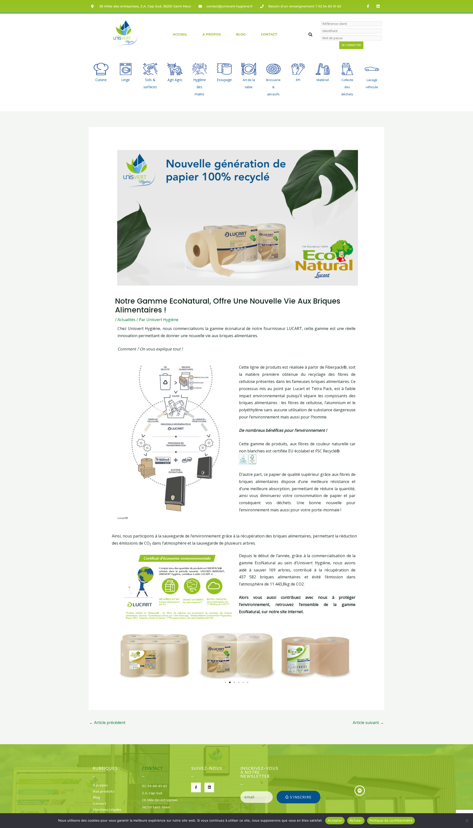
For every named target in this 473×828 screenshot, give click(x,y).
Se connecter (351, 45)
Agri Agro (175, 79)
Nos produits (103, 792)
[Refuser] (466, 820)
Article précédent (107, 722)
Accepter (335, 820)
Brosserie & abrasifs (273, 87)
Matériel (323, 80)
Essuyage (224, 79)
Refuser (356, 820)
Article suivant (368, 722)
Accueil (180, 34)
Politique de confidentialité (391, 820)
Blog (241, 34)
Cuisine (101, 79)
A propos (212, 34)
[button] (122, 654)
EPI (298, 80)
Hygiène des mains (199, 86)
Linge (125, 79)
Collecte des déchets (347, 87)
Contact (269, 34)
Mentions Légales (107, 810)
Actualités (126, 319)
